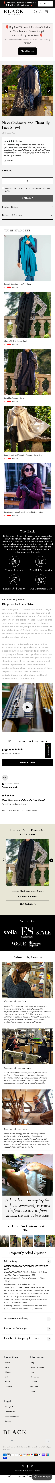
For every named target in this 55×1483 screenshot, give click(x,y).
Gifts (6, 1377)
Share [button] (34, 810)
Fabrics (7, 1382)
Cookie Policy (10, 1411)
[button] (35, 11)
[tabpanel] (27, 1175)
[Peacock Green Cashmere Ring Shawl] (27, 258)
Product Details (10, 207)
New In (7, 1362)
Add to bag (26, 904)
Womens (8, 1372)
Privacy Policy (10, 1407)
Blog (32, 1372)
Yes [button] (23, 810)
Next (51, 860)
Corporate (8, 1386)
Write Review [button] (27, 762)
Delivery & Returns (12, 215)
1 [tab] (27, 1192)
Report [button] (28, 810)
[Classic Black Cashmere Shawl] (27, 315)
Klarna (32, 1391)
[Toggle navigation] (51, 12)
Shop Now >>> (27, 51)
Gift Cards (34, 1386)
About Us (33, 1382)
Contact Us (34, 1377)
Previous (4, 860)
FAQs (32, 1362)
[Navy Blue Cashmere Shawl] (27, 372)
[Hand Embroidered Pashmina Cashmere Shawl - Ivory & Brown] (27, 429)
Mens (7, 1367)
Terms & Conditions (12, 1416)
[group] (27, 750)
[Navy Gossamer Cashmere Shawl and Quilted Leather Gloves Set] (27, 486)
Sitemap (8, 1421)
